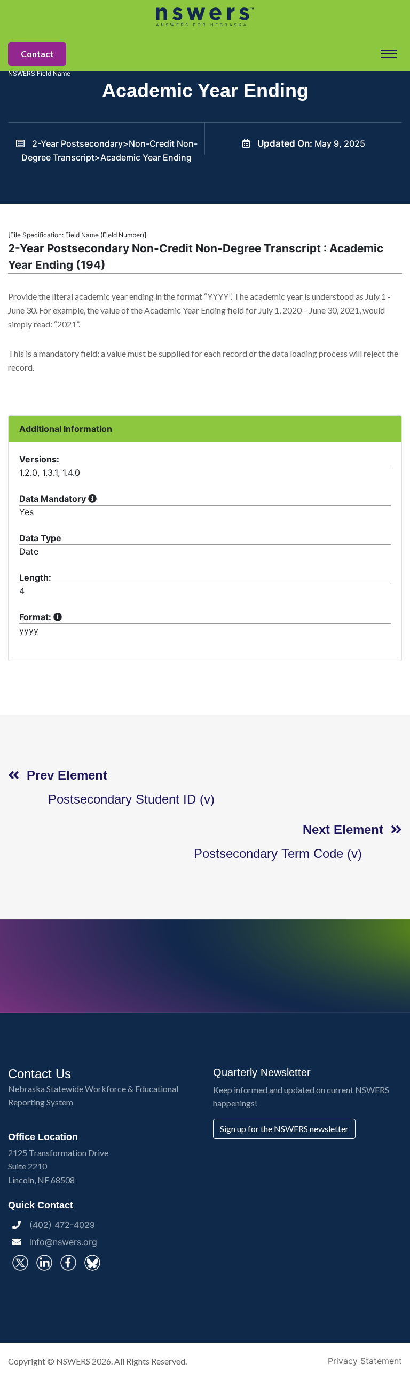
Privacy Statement (365, 1360)
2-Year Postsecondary (77, 143)
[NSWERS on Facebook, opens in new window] (68, 1263)
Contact (37, 54)
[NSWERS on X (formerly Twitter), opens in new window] (20, 1263)
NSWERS (73, 1361)
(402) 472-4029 (62, 1225)
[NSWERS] (205, 16)
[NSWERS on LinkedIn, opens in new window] (44, 1263)
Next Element (347, 829)
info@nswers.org (63, 1242)
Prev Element (63, 775)
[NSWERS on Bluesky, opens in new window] (92, 1263)
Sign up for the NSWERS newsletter (284, 1129)
